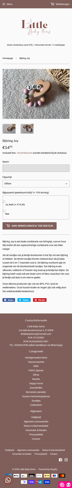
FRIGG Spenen (36, 370)
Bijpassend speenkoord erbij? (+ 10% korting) (26, 192)
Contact (36, 439)
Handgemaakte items (36, 357)
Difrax (36, 374)
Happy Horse (36, 383)
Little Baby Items (27, 469)
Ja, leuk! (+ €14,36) (15, 204)
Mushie (36, 379)
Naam (6, 161)
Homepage (8, 58)
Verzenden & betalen (36, 430)
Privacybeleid (36, 434)
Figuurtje (7, 177)
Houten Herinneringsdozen (36, 396)
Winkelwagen (62, 4)
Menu (10, 4)
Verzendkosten (24, 153)
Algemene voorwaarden (36, 421)
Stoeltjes (36, 400)
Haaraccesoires (36, 362)
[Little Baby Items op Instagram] (66, 460)
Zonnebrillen (36, 387)
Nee (7, 214)
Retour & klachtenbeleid (36, 426)
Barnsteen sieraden (36, 392)
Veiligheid (36, 417)
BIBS (36, 366)
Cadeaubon (36, 405)
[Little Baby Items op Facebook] (60, 460)
